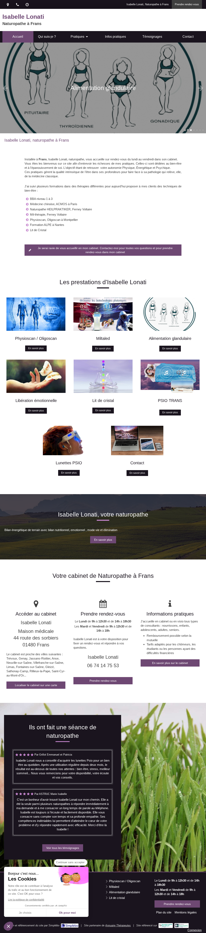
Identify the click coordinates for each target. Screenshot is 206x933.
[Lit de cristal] (103, 376)
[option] (103, 88)
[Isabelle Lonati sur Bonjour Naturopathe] (181, 925)
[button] (8, 926)
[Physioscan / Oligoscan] (35, 314)
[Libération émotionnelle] (36, 376)
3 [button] (191, 130)
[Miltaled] (102, 314)
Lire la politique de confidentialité (26, 899)
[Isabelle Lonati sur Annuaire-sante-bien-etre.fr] (166, 925)
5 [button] (197, 130)
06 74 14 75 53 (103, 665)
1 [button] (185, 130)
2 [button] (188, 130)
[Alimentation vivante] (170, 314)
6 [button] (200, 130)
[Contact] (137, 440)
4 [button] (194, 130)
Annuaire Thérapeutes (118, 925)
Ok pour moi (67, 912)
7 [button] (203, 130)
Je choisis (25, 912)
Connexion (194, 930)
